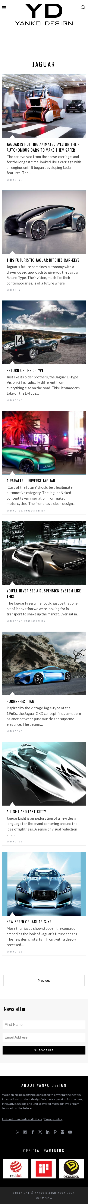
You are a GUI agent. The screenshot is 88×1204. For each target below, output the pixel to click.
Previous (44, 980)
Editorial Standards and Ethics (22, 1119)
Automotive (14, 179)
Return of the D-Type (25, 370)
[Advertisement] (44, 44)
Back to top (43, 1198)
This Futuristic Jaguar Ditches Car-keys (43, 260)
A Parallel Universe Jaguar (31, 480)
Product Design (35, 510)
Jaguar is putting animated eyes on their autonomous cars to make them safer (43, 147)
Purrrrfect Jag (20, 701)
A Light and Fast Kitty (26, 811)
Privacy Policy (53, 1119)
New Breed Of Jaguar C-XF (29, 921)
